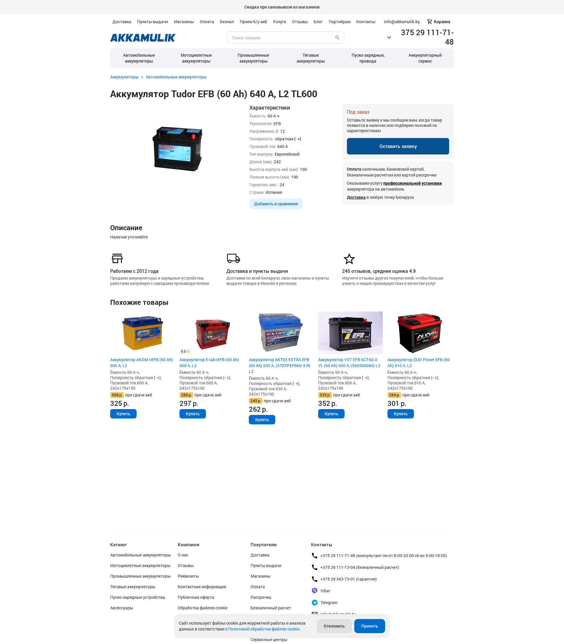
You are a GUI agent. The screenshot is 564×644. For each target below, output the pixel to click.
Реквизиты (188, 576)
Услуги (279, 21)
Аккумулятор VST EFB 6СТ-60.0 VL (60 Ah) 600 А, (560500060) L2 (349, 362)
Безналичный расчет (271, 608)
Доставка (122, 21)
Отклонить (334, 626)
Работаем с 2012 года (134, 271)
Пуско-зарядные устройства (137, 597)
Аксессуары (121, 608)
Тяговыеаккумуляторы (311, 58)
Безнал (227, 21)
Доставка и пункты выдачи (257, 271)
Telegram (329, 602)
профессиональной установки (412, 183)
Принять (369, 626)
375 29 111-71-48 (427, 37)
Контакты (365, 21)
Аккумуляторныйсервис (425, 58)
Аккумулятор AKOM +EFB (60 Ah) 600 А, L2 (141, 362)
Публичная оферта (196, 597)
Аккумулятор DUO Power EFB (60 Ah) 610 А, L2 (418, 362)
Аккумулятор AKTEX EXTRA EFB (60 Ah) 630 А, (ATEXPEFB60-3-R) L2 (279, 365)
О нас (183, 555)
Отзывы (300, 21)
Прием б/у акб (253, 21)
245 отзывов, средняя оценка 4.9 (379, 271)
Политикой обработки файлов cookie (263, 629)
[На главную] (143, 38)
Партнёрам (339, 21)
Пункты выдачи (152, 21)
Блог (318, 21)
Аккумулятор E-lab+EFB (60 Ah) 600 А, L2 (209, 362)
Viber (325, 590)
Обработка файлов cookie (202, 608)
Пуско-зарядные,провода (368, 58)
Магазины (184, 21)
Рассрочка (261, 597)
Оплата (207, 21)
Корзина (442, 21)
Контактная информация (202, 586)
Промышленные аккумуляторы (253, 58)
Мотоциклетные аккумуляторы (196, 58)
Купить (123, 413)
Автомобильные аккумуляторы (139, 58)
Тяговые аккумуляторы (132, 586)
